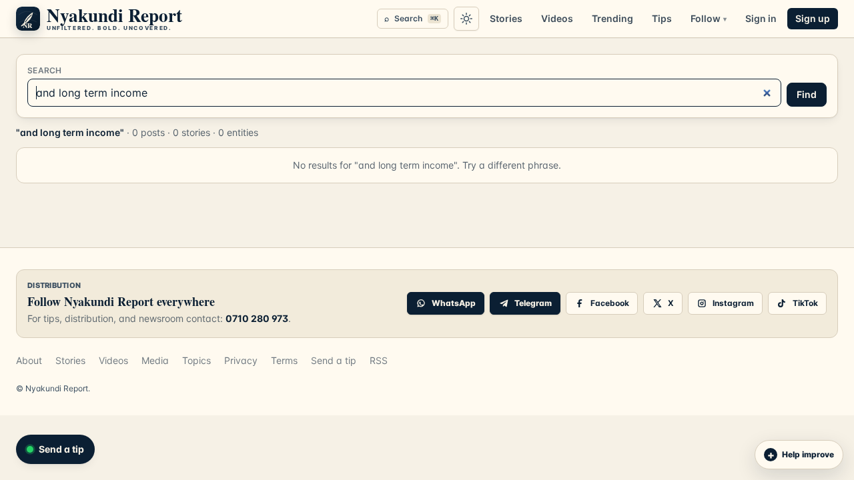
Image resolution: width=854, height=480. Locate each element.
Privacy (241, 360)
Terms (284, 360)
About (29, 360)
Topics (196, 360)
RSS (379, 360)
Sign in (761, 18)
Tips (662, 18)
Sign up (812, 18)
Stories (506, 18)
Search (411, 18)
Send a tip (333, 360)
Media (155, 360)
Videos (557, 18)
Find (807, 94)
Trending (612, 18)
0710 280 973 (257, 318)
